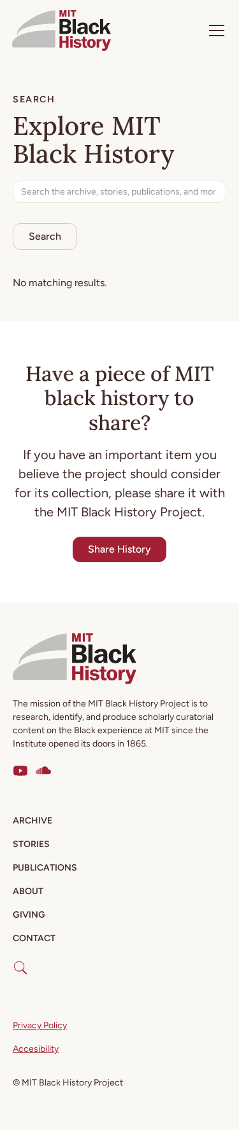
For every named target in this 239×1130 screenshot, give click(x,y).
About (28, 891)
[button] (214, 30)
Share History (119, 549)
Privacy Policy (40, 1025)
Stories (31, 844)
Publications (45, 867)
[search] (20, 962)
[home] (61, 30)
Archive (32, 820)
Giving (29, 914)
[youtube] (20, 770)
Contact (34, 938)
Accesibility (36, 1049)
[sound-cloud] (43, 770)
